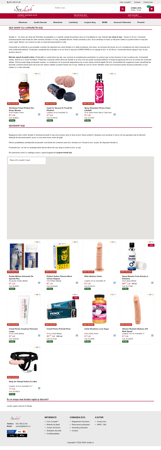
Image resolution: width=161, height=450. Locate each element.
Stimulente (57, 22)
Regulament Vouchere (81, 421)
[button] (36, 73)
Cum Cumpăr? (52, 421)
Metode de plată (53, 425)
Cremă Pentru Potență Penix (59, 329)
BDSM (104, 22)
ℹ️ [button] (39, 114)
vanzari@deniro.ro (23, 426)
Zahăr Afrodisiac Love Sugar (96, 329)
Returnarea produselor (81, 425)
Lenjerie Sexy (90, 22)
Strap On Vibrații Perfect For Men (23, 382)
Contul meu (148, 2)
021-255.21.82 (15, 2)
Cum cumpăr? (125, 2)
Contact (137, 2)
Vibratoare (22, 22)
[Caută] (122, 8)
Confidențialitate (53, 434)
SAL (105, 425)
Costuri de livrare (53, 428)
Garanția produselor (80, 428)
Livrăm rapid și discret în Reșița (19, 406)
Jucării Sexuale (40, 22)
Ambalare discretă (54, 431)
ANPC (99, 425)
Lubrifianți (73, 22)
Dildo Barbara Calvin (93, 276)
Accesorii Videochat (122, 22)
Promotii (141, 22)
